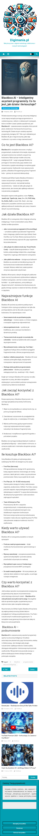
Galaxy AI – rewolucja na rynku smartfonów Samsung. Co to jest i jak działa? (33, 669)
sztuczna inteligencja (9, 664)
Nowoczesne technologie (10, 108)
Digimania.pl (19, 40)
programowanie (28, 662)
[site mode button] (32, 54)
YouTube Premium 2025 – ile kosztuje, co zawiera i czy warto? (19, 737)
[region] (19, 808)
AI (10, 662)
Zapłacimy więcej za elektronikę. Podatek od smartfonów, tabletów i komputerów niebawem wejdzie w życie (7, 669)
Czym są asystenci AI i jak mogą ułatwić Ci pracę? (19, 768)
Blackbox (17, 662)
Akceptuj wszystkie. (19, 824)
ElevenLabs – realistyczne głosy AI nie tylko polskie (19, 706)
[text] (19, 793)
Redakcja (19, 111)
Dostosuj (19, 828)
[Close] (37, 781)
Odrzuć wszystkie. (19, 833)
